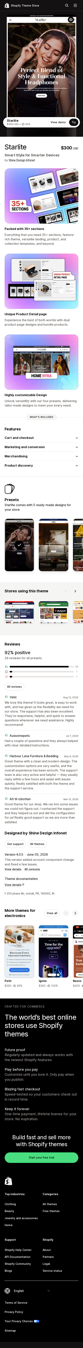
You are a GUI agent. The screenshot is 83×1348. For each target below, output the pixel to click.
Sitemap (10, 1330)
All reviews (14, 686)
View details (13, 869)
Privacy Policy (14, 1312)
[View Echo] (53, 545)
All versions (32, 869)
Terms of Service (16, 1302)
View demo (58, 122)
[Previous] (66, 591)
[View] (19, 613)
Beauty (9, 1211)
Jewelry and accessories (21, 1218)
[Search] (67, 5)
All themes (37, 844)
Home (9, 1225)
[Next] (75, 591)
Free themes (51, 1211)
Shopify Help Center (18, 1250)
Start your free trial (41, 1157)
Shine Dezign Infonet (22, 160)
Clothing (10, 1204)
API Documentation (17, 1256)
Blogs (8, 1270)
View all (52, 913)
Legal (46, 1263)
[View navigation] (75, 5)
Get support (15, 844)
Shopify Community (18, 1263)
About (47, 1250)
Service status (52, 1270)
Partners (48, 1256)
